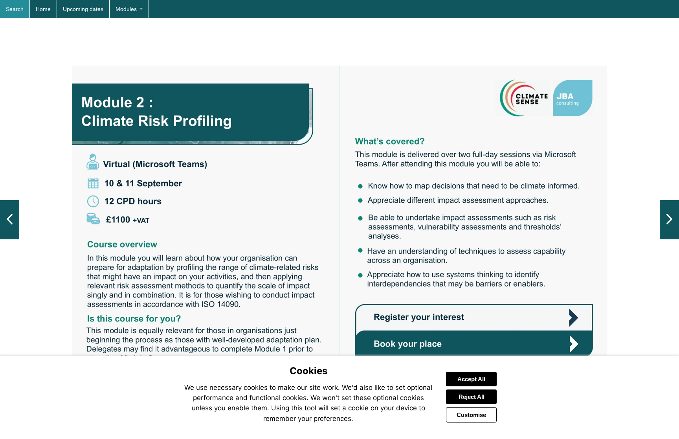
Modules (126, 9)
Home (43, 9)
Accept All (471, 379)
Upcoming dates (83, 9)
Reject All (471, 396)
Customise (471, 414)
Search (15, 9)
